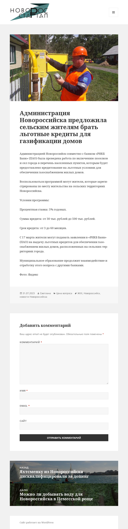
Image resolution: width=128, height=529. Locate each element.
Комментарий (31, 342)
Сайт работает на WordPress (37, 522)
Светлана (45, 293)
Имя (24, 390)
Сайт (23, 420)
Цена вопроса (64, 293)
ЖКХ (80, 293)
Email (25, 405)
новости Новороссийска (33, 296)
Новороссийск (92, 293)
